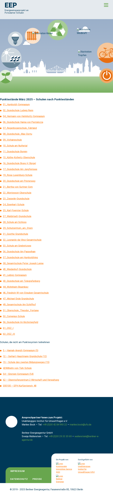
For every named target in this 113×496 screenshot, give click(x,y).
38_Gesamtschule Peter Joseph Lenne (23, 263)
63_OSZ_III (9, 334)
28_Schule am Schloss (14, 222)
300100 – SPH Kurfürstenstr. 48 (19, 385)
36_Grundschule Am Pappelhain (19, 251)
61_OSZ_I (8, 328)
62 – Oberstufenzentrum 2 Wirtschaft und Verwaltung (31, 379)
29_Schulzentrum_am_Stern (18, 228)
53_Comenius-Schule (14, 316)
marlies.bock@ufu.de (80, 424)
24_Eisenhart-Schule (13, 204)
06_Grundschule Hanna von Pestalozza (23, 122)
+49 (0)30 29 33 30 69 (60, 436)
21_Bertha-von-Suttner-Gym (18, 186)
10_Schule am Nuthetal (15, 145)
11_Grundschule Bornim (15, 151)
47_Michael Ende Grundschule (18, 298)
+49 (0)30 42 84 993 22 (55, 424)
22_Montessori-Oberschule (17, 192)
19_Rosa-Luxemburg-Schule (17, 175)
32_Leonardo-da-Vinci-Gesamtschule (22, 239)
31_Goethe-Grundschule (15, 234)
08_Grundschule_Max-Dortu (17, 134)
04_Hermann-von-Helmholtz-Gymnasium (24, 116)
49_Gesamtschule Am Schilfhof (19, 304)
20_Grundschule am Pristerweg (19, 181)
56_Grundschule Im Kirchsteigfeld (20, 322)
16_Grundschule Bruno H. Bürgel (19, 163)
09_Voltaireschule (12, 139)
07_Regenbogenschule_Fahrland (20, 128)
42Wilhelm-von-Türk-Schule (17, 368)
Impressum (17, 471)
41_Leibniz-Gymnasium (15, 275)
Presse (37, 479)
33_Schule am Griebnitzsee (17, 245)
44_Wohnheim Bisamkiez (15, 287)
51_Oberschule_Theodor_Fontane (21, 310)
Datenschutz (19, 479)
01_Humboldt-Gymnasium (16, 104)
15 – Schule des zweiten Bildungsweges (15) (26, 362)
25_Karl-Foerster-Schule (16, 210)
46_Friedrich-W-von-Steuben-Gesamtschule (26, 292)
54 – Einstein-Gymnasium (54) (18, 374)
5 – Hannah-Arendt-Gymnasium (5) (20, 350)
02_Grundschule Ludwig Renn (18, 110)
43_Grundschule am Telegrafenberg (21, 281)
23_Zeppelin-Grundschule (16, 198)
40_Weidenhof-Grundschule (17, 269)
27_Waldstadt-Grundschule (17, 216)
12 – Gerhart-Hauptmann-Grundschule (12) (25, 356)
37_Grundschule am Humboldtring (20, 257)
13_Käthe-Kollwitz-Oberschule (19, 157)
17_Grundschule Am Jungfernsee (20, 169)
